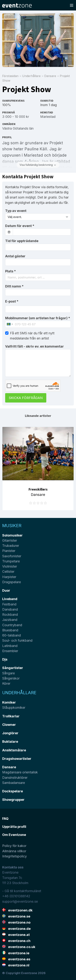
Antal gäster (15, 256)
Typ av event (15, 211)
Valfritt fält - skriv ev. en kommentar (34, 346)
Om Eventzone (14, 835)
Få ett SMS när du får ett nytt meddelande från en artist (32, 335)
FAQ (5, 818)
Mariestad (48, 117)
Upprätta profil (14, 827)
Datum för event (19, 226)
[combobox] (38, 277)
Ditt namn (14, 286)
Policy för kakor (14, 846)
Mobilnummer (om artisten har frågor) (37, 318)
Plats (10, 271)
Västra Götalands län (18, 128)
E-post (11, 301)
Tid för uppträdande (21, 241)
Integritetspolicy (14, 856)
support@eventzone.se (20, 901)
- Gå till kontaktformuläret (21, 891)
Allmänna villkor (14, 851)
